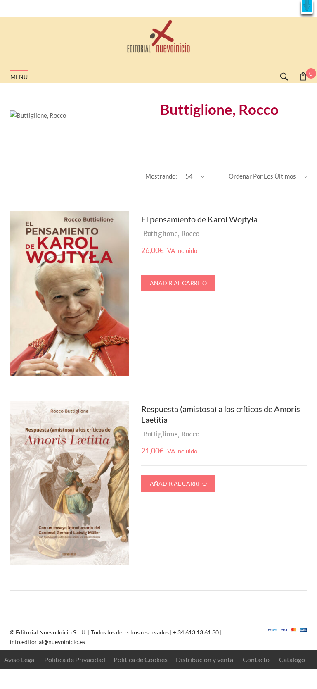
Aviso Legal (20, 659)
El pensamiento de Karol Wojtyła (199, 219)
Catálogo (292, 659)
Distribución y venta (204, 659)
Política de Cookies (141, 659)
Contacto (256, 659)
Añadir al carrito (178, 282)
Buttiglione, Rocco (171, 234)
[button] (307, 7)
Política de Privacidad (74, 659)
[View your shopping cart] (303, 77)
